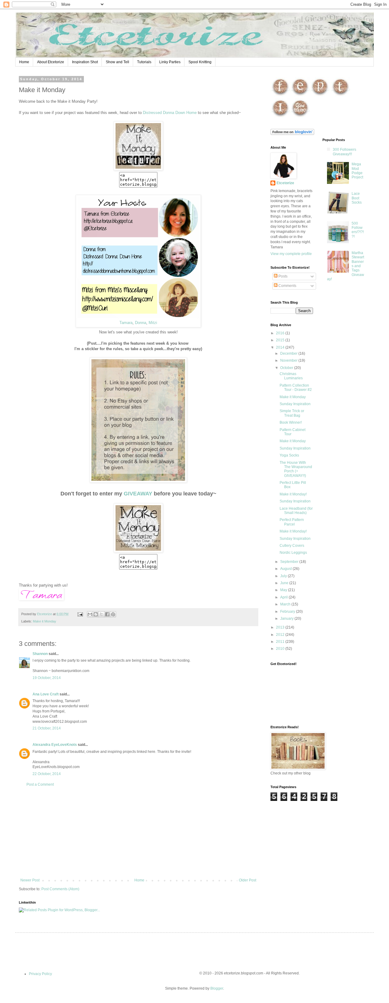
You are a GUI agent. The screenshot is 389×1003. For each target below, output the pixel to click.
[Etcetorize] (138, 169)
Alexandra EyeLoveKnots (55, 745)
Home (24, 62)
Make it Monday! (293, 494)
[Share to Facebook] (107, 614)
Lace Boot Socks (357, 198)
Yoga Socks (289, 455)
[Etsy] (300, 96)
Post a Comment (40, 784)
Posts (282, 276)
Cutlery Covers (292, 545)
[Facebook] (280, 96)
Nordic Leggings (293, 552)
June (284, 583)
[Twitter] (340, 96)
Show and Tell (117, 62)
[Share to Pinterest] (113, 614)
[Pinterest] (320, 96)
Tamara (126, 322)
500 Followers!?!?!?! (358, 230)
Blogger (216, 988)
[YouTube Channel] (300, 117)
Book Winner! (291, 422)
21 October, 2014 (47, 728)
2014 (280, 347)
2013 (280, 627)
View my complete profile (291, 254)
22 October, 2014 (47, 774)
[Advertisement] (138, 832)
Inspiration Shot (85, 62)
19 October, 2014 (47, 678)
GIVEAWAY (138, 494)
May (284, 590)
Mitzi (153, 322)
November (289, 360)
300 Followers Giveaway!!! (344, 151)
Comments (286, 286)
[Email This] (90, 614)
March (285, 604)
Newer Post (30, 880)
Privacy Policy (40, 974)
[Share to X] (101, 614)
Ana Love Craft (46, 694)
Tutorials (144, 62)
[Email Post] (80, 614)
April (284, 597)
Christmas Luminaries (291, 376)
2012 (280, 634)
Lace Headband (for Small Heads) (296, 510)
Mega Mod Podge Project (357, 170)
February (288, 611)
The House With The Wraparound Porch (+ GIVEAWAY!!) (296, 469)
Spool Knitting (200, 62)
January (287, 618)
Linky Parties (170, 62)
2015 (280, 340)
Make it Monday (44, 621)
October (287, 368)
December (289, 353)
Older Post (247, 880)
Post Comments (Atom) (60, 889)
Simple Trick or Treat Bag (292, 413)
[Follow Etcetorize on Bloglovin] (292, 134)
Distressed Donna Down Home (170, 112)
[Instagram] (280, 117)
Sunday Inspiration (295, 404)
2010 (280, 648)
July (284, 576)
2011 (280, 641)
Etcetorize (285, 183)
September (289, 562)
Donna (140, 322)
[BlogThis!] (96, 614)
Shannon (40, 654)
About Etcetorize (50, 62)
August (286, 569)
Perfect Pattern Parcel (292, 522)
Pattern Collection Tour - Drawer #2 (296, 387)
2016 (280, 333)
